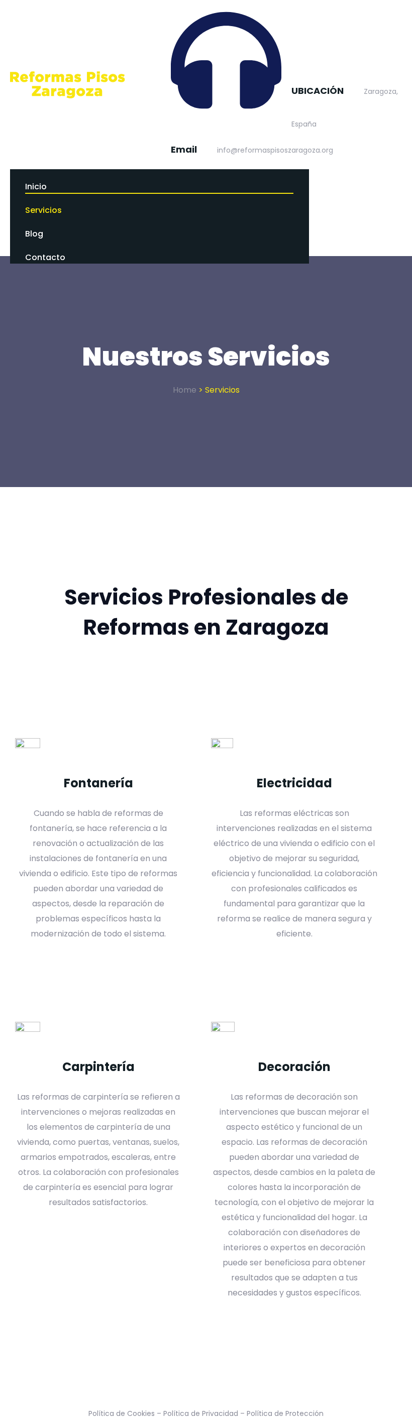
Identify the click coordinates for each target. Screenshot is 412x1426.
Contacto (45, 257)
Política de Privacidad (200, 1413)
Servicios (43, 210)
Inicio (36, 186)
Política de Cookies (121, 1413)
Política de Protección (285, 1413)
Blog (34, 234)
